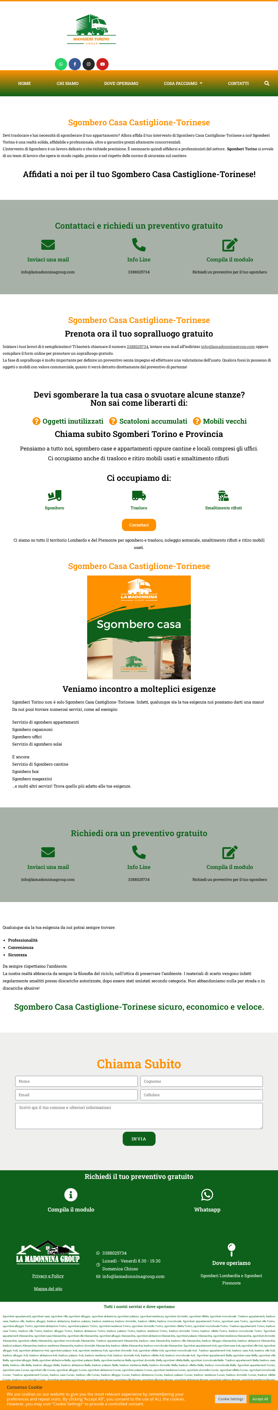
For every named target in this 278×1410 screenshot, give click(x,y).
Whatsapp (207, 1209)
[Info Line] (139, 244)
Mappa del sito (48, 1288)
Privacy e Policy (48, 1275)
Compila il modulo (230, 259)
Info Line (138, 259)
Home (24, 83)
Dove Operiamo (121, 83)
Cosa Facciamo (180, 83)
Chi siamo (67, 83)
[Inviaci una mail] (48, 244)
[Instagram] (89, 64)
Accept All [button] (260, 1398)
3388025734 (137, 346)
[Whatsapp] (61, 64)
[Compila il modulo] (230, 244)
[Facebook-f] (75, 64)
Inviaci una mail (48, 259)
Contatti (238, 83)
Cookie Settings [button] (230, 1398)
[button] (267, 83)
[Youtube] (102, 64)
